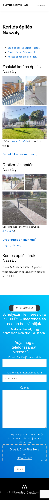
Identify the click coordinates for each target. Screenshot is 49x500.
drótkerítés (8, 231)
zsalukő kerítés (20, 141)
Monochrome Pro (23, 492)
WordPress (18, 494)
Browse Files (24, 457)
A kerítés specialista (15, 5)
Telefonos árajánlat (24, 308)
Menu (43, 5)
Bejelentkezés (30, 494)
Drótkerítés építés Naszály (22, 52)
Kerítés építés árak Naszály (22, 56)
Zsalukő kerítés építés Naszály (24, 47)
